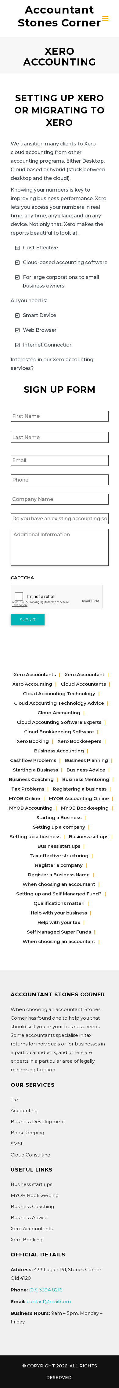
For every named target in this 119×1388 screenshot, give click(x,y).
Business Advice (86, 770)
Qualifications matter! (59, 903)
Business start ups (59, 846)
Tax (15, 1099)
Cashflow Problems (33, 760)
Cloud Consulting (30, 1155)
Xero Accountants (34, 674)
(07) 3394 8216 (45, 1290)
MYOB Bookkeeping (85, 808)
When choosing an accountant (59, 884)
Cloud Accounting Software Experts (59, 722)
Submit (27, 619)
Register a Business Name (59, 875)
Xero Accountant (84, 674)
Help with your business (59, 913)
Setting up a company (59, 827)
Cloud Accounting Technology (59, 693)
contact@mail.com (49, 1301)
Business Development (38, 1121)
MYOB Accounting (30, 808)
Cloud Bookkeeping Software (59, 732)
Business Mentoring (85, 779)
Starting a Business (35, 770)
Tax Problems (27, 789)
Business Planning (86, 760)
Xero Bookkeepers (79, 741)
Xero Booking (32, 741)
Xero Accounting (32, 684)
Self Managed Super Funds (59, 932)
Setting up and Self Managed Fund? (59, 894)
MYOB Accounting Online (79, 798)
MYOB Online (24, 798)
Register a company (59, 865)
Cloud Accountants (83, 684)
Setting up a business (35, 836)
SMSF (17, 1144)
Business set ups (88, 836)
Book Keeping (27, 1133)
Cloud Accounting (59, 713)
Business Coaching (31, 779)
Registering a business (79, 789)
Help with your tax (59, 922)
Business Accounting (59, 751)
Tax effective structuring (59, 856)
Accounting (24, 1110)
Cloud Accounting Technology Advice (59, 703)
